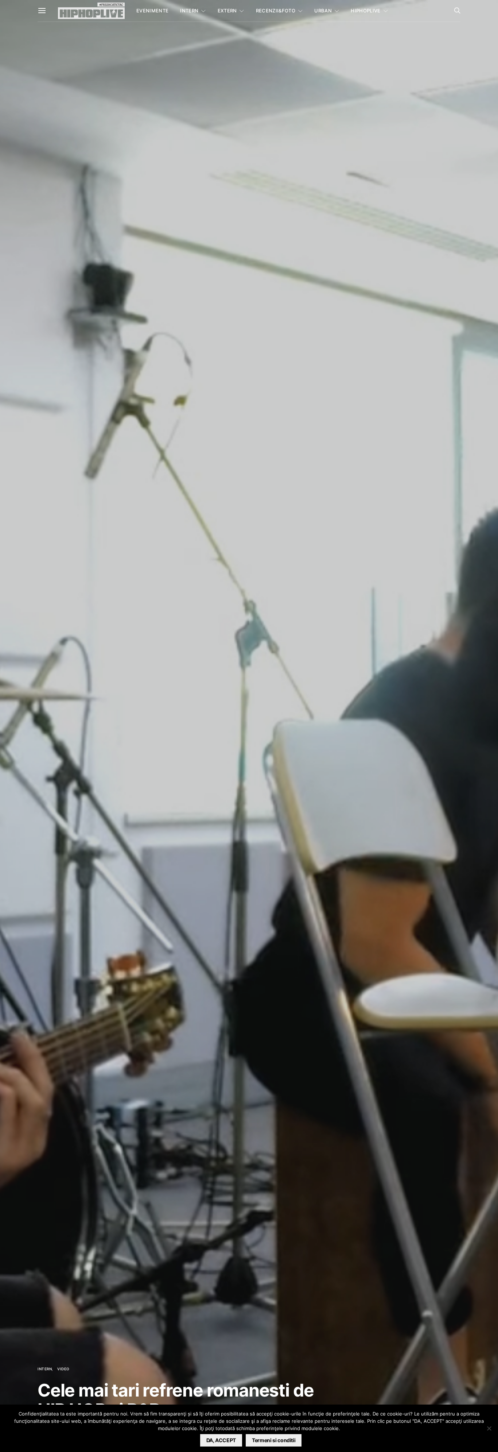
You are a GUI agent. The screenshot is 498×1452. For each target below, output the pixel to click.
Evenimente (152, 10)
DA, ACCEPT (221, 1440)
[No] (489, 1428)
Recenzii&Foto (275, 10)
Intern (189, 10)
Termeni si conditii (273, 1440)
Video (63, 1369)
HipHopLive (365, 10)
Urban (323, 10)
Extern (227, 10)
